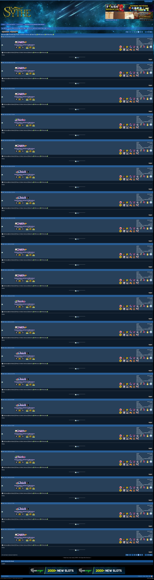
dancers (21, 28)
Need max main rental (69, 557)
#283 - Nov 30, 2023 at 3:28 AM (8, 88)
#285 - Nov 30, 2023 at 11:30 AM (8, 140)
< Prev (127, 31)
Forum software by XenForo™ (11, 578)
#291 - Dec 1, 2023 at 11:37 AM (8, 295)
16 (140, 31)
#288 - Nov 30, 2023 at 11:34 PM (8, 218)
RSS (151, 576)
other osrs (31, 28)
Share (150, 59)
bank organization (8, 28)
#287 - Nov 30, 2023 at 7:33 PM (8, 192)
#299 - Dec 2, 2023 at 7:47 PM (8, 503)
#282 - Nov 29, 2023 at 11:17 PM (8, 62)
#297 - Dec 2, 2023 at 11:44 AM (8, 451)
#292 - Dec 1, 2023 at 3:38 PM (8, 321)
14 (136, 31)
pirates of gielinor (38, 28)
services (48, 28)
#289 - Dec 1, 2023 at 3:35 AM (8, 244)
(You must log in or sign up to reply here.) (10, 554)
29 (148, 31)
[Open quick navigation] (152, 24)
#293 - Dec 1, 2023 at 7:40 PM (8, 347)
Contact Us (140, 576)
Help (144, 576)
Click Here (150, 42)
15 (138, 31)
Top (149, 576)
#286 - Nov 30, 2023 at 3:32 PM (8, 166)
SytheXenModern (5, 576)
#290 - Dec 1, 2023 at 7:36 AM (8, 270)
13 (134, 31)
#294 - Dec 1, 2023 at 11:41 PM (8, 373)
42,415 (151, 39)
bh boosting (16, 28)
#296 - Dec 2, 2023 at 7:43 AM (8, 425)
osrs (26, 28)
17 (142, 31)
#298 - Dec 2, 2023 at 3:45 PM (8, 477)
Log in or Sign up (148, 1)
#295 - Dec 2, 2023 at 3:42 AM (8, 399)
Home (147, 576)
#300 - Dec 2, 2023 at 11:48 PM (8, 529)
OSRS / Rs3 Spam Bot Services (82, 557)
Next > (151, 31)
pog (44, 28)
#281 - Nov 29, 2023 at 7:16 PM (8, 36)
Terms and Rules (150, 578)
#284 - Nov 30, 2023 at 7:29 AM (8, 114)
